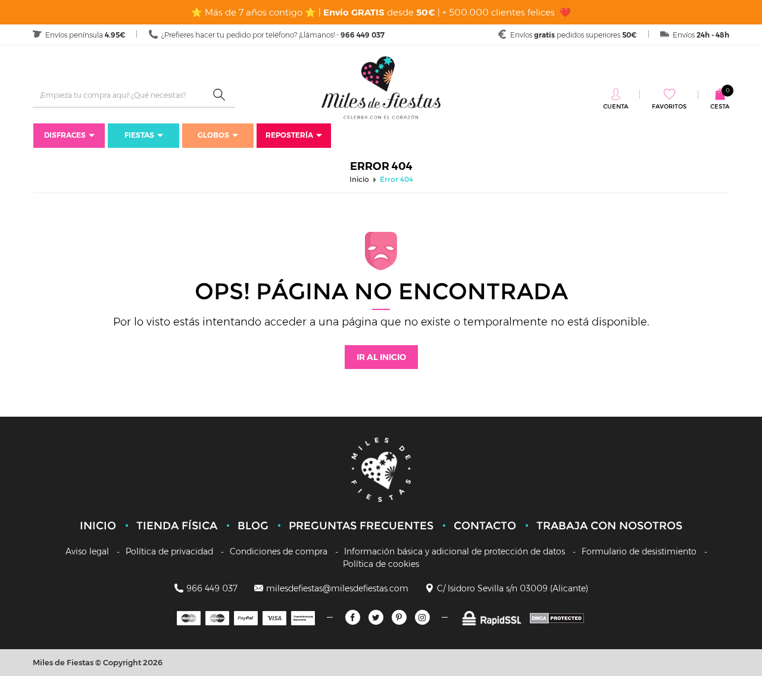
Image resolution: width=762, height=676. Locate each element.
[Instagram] (422, 617)
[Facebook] (352, 617)
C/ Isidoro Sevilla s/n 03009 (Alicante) (512, 588)
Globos (213, 135)
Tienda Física (176, 525)
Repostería (289, 135)
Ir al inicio (381, 357)
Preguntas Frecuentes (361, 525)
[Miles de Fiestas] (381, 87)
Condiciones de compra (278, 551)
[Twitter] (375, 617)
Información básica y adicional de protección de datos (454, 551)
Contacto (485, 525)
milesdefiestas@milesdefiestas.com (337, 588)
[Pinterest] (399, 617)
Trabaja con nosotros (609, 525)
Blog (253, 525)
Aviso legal (87, 551)
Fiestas (139, 135)
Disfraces (65, 135)
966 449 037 (212, 588)
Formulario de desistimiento (639, 551)
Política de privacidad (169, 551)
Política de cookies (381, 564)
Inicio (98, 525)
